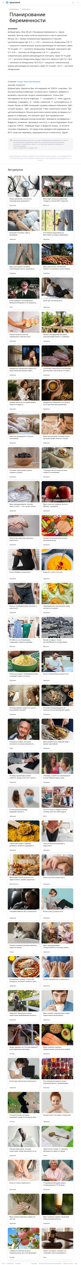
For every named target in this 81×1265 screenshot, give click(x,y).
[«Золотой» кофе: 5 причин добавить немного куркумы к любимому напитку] (23, 836)
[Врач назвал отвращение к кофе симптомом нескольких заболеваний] (57, 1006)
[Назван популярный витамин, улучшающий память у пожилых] (57, 327)
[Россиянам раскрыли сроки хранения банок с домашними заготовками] (57, 1074)
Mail (3, 1263)
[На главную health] (14, 2)
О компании (10, 1263)
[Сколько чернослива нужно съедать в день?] (23, 463)
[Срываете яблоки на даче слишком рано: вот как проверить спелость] (23, 1243)
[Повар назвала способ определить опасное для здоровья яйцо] (23, 327)
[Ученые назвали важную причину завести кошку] (23, 938)
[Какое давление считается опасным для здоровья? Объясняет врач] (23, 192)
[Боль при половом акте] (57, 293)
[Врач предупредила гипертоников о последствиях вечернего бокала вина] (57, 938)
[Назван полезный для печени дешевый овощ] (57, 531)
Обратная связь (68, 1263)
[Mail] (7, 2)
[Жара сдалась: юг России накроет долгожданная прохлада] (23, 1040)
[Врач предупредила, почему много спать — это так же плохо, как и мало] (23, 497)
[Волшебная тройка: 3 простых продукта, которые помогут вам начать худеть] (23, 972)
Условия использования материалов (50, 1263)
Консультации (14, 9)
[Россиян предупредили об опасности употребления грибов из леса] (57, 701)
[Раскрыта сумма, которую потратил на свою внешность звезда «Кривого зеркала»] (23, 734)
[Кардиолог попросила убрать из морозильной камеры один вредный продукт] (23, 361)
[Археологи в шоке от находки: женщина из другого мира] (57, 1142)
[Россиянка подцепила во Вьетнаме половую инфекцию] (57, 225)
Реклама (18, 1263)
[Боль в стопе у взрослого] (23, 1176)
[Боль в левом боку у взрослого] (57, 667)
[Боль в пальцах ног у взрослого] (57, 972)
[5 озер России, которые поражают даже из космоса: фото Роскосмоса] (23, 1108)
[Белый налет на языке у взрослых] (57, 1108)
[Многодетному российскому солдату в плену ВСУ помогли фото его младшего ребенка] (57, 192)
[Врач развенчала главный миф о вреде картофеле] (57, 734)
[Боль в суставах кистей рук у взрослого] (23, 531)
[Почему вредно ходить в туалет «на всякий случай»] (23, 701)
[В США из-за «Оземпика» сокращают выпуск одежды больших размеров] (23, 633)
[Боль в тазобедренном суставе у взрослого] (23, 599)
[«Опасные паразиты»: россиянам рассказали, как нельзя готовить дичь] (57, 361)
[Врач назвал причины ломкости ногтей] (23, 1210)
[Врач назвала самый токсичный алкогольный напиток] (57, 1210)
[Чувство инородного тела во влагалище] (23, 429)
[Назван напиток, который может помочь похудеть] (23, 395)
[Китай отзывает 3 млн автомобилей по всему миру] (57, 633)
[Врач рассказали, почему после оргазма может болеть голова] (57, 429)
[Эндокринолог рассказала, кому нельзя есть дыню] (57, 599)
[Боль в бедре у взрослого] (23, 565)
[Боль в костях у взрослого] (57, 870)
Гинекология (26, 9)
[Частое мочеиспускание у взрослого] (57, 836)
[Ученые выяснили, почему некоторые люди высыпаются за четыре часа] (23, 1142)
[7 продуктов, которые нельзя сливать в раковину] (57, 463)
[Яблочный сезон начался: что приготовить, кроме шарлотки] (23, 870)
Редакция (34, 1263)
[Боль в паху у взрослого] (57, 904)
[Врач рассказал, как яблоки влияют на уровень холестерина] (57, 259)
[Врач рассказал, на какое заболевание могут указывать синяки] (23, 259)
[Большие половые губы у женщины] (23, 225)
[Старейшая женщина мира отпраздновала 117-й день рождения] (57, 1176)
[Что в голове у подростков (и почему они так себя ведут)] (57, 802)
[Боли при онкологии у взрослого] (23, 1074)
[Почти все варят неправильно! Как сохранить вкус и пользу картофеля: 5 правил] (23, 667)
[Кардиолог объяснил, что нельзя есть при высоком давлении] (57, 395)
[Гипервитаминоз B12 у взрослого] (23, 904)
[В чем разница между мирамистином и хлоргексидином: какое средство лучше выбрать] (23, 802)
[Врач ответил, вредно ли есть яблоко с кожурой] (57, 497)
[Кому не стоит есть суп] (57, 565)
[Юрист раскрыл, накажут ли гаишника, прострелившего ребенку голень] (57, 1243)
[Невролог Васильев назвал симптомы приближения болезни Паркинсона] (23, 1006)
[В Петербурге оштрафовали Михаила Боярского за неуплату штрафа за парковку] (23, 293)
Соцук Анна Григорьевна (28, 81)
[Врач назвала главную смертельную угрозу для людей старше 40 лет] (57, 1040)
